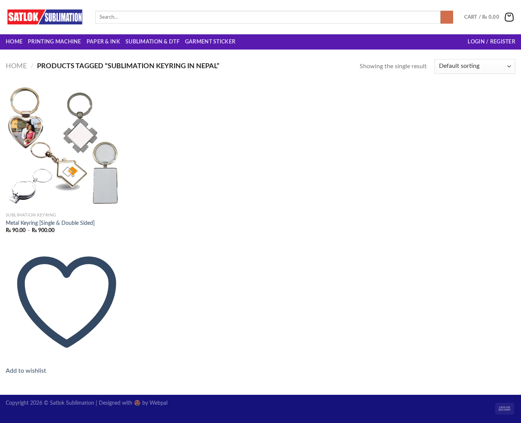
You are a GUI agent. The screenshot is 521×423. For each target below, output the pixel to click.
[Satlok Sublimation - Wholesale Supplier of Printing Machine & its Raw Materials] (45, 17)
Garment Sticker (210, 42)
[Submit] (447, 17)
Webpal (158, 403)
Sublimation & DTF (152, 42)
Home (14, 42)
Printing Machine (54, 42)
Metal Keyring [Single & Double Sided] (50, 223)
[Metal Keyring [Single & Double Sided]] (66, 148)
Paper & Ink (103, 42)
